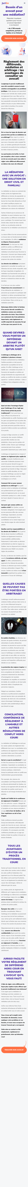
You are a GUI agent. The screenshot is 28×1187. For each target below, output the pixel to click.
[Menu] (24, 3)
